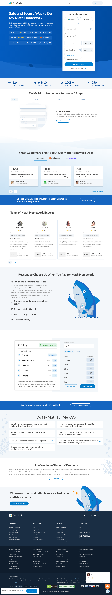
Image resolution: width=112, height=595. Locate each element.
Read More (56, 478)
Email (66, 26)
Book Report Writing (14, 563)
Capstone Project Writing (86, 549)
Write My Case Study (14, 549)
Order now (63, 120)
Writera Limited (75, 579)
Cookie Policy (59, 532)
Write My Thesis (84, 563)
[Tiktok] (98, 515)
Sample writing (69, 351)
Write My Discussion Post (39, 563)
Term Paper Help (13, 534)
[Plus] (79, 43)
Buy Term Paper (60, 554)
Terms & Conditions (79, 54)
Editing (78, 351)
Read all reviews (96, 191)
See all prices (71, 386)
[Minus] (66, 43)
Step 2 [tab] (37, 99)
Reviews (63, 3)
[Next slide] (15, 262)
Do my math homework (81, 405)
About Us (82, 530)
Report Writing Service (62, 561)
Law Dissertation (60, 566)
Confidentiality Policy (61, 534)
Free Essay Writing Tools (39, 532)
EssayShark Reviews (85, 532)
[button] (91, 29)
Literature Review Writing (15, 552)
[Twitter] (88, 515)
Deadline (67, 47)
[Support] (102, 515)
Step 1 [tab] (14, 99)
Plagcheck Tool (36, 530)
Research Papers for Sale (39, 559)
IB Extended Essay (14, 568)
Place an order (87, 386)
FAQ (81, 527)
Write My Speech (13, 566)
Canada (26, 586)
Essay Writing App (37, 534)
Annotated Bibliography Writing (41, 552)
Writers (52, 3)
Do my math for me (19, 503)
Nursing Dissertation (85, 566)
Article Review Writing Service (64, 559)
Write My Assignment (14, 530)
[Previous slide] (10, 262)
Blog (68, 3)
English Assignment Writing (63, 552)
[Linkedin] (95, 515)
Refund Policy (59, 537)
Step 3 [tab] (60, 99)
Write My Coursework (14, 527)
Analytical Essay (13, 559)
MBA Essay (82, 556)
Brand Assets (36, 537)
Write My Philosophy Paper (16, 556)
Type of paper (68, 33)
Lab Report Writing (61, 549)
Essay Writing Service (14, 539)
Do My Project (36, 561)
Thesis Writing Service (62, 563)
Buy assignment (13, 561)
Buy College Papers (38, 549)
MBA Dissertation (37, 566)
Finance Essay (83, 552)
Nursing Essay (59, 556)
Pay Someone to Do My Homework (88, 559)
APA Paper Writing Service (86, 554)
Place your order (78, 64)
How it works (44, 3)
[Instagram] (91, 515)
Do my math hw (87, 200)
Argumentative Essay (14, 554)
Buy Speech (83, 561)
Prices (57, 3)
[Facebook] (85, 515)
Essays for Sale (13, 537)
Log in (85, 68)
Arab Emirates (33, 586)
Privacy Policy (70, 55)
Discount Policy (60, 539)
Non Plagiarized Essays (38, 554)
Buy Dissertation (13, 532)
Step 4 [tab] (83, 99)
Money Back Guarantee (62, 542)
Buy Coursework (37, 556)
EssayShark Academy (38, 539)
